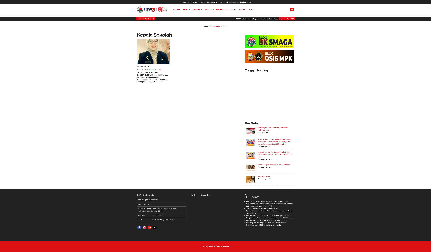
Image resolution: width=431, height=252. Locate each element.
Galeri (242, 9)
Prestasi (208, 9)
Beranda (176, 9)
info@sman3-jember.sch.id (240, 2)
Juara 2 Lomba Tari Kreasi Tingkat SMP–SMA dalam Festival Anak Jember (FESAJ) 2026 (275, 154)
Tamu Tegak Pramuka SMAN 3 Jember (274, 165)
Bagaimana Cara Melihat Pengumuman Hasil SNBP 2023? (269, 218)
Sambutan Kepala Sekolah (149, 69)
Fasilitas (232, 9)
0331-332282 (212, 2)
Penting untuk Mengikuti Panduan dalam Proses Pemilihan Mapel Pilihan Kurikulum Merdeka (266, 223)
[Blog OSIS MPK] (269, 56)
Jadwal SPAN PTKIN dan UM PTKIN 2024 (262, 208)
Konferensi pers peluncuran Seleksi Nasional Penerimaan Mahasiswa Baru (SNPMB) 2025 (269, 205)
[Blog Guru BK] (269, 41)
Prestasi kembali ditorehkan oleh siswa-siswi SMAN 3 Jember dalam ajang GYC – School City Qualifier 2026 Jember (275, 141)
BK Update (252, 197)
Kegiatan (196, 9)
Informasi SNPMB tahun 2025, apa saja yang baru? (267, 201)
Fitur (251, 9)
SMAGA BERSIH (264, 176)
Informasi (220, 9)
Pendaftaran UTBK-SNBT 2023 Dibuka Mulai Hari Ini (266, 220)
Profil (185, 9)
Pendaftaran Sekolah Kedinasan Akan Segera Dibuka (268, 215)
